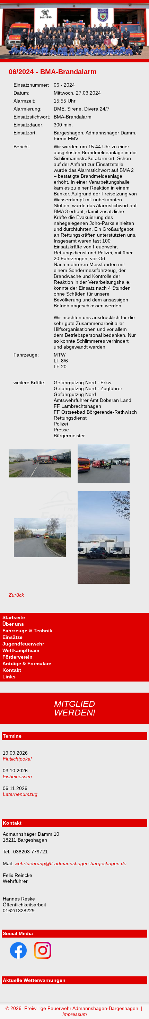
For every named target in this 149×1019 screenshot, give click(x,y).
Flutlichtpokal (17, 759)
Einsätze (12, 637)
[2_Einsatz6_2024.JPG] (104, 481)
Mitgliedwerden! (74, 708)
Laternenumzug (20, 794)
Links (9, 676)
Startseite (13, 617)
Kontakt (11, 670)
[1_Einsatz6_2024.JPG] (40, 475)
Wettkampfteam (20, 650)
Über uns (13, 624)
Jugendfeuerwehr (23, 644)
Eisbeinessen (17, 776)
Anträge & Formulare (26, 663)
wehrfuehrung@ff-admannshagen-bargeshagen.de (70, 863)
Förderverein (17, 657)
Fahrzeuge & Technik (27, 630)
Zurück (16, 595)
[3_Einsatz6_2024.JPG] (40, 555)
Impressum (74, 1014)
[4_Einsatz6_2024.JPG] (104, 582)
